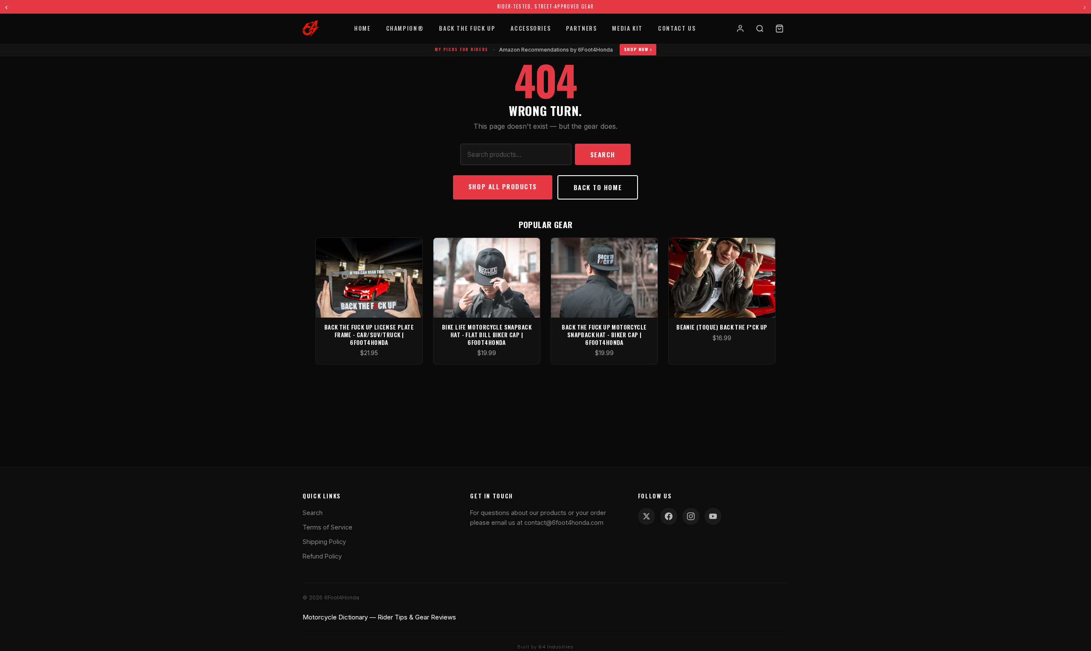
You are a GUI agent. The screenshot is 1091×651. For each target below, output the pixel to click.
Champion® (405, 28)
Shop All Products (502, 186)
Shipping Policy (324, 541)
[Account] (740, 29)
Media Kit (627, 28)
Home (362, 28)
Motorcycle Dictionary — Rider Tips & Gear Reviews (379, 617)
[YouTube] (713, 516)
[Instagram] (690, 516)
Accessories (531, 28)
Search (602, 154)
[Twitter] (646, 516)
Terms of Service (327, 527)
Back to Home (598, 187)
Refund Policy (322, 556)
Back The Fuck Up (467, 28)
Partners (581, 28)
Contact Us (677, 28)
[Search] (760, 29)
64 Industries (555, 647)
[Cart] (779, 29)
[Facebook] (668, 516)
